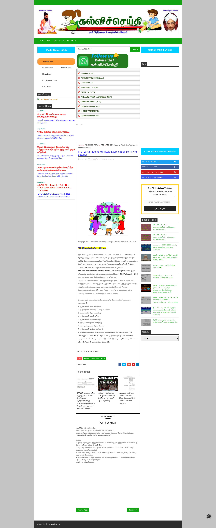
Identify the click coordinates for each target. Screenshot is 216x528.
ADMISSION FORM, (105, 159)
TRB (48, 41)
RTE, (113, 159)
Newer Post (83, 510)
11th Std (59, 41)
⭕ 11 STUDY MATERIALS (88, 111)
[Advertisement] (108, 133)
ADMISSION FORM (91, 145)
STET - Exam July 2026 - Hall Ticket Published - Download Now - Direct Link (165, 300)
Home (41, 41)
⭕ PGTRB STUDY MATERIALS (91, 78)
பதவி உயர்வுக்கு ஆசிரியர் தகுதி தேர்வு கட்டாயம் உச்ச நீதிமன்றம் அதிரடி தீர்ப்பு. (165, 257)
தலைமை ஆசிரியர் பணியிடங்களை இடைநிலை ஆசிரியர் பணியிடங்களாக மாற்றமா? (127, 398)
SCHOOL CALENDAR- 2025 (160, 50)
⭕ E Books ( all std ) (86, 73)
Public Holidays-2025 (56, 50)
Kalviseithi (56, 524)
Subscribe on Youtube (152, 172)
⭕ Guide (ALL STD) (86, 92)
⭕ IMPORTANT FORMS (88, 87)
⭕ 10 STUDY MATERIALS (89, 106)
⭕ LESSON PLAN (85, 83)
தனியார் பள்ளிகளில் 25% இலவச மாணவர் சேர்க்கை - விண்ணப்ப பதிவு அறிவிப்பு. (106, 397)
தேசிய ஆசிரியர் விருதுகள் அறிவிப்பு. (53, 132)
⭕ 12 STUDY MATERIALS (89, 116)
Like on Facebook (150, 167)
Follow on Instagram (152, 177)
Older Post (132, 510)
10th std (71, 41)
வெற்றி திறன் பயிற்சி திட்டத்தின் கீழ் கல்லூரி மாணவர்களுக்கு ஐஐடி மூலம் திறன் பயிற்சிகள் (56, 149)
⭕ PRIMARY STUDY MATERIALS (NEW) (95, 97)
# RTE (103, 358)
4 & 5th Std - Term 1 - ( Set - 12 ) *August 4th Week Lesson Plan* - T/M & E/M (53, 188)
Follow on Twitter (151, 161)
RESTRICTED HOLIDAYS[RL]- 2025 (160, 151)
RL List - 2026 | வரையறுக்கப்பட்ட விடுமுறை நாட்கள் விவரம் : (164, 237)
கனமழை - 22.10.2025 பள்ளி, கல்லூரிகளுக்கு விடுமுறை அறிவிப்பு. (165, 247)
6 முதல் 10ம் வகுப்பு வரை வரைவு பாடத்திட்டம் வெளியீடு (51, 115)
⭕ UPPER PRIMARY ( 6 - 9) (89, 102)
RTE (102, 145)
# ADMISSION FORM (91, 358)
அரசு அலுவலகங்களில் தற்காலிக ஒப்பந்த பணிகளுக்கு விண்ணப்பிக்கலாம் (55, 168)
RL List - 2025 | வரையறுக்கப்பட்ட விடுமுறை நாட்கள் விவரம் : (164, 227)
